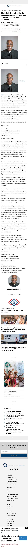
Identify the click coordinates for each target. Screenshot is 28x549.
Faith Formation (11, 513)
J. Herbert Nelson (10, 22)
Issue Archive (10, 500)
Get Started (22, 538)
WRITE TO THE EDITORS (12, 397)
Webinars (9, 511)
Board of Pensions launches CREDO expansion (13, 426)
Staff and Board (11, 477)
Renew (8, 492)
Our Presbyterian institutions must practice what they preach (14, 412)
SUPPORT (10, 519)
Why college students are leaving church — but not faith (15, 415)
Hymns (8, 508)
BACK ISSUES (8, 394)
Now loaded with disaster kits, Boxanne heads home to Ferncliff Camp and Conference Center (13, 348)
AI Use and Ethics (11, 484)
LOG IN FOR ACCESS (10, 391)
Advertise (9, 525)
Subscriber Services (12, 494)
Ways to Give (10, 523)
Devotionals (10, 506)
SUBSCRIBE (7, 389)
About (9, 475)
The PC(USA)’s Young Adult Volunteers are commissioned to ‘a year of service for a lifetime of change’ (13, 329)
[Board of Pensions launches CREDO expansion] (14, 302)
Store (9, 504)
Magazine (10, 487)
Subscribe (14, 455)
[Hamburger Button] (2, 5)
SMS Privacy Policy (12, 481)
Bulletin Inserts (11, 515)
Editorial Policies (12, 479)
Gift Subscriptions (12, 496)
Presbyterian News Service (11, 10)
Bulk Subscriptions (12, 498)
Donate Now (10, 521)
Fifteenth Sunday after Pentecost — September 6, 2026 (15, 423)
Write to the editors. (17, 31)
